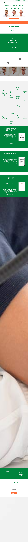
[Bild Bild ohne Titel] (4, 71)
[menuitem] (17, 0)
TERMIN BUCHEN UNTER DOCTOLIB (17, 0)
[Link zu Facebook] (23, 0)
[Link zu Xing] (24, 0)
